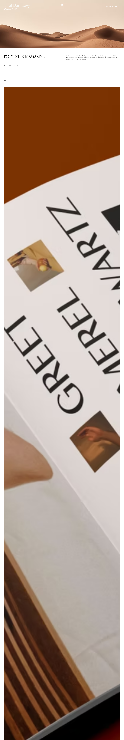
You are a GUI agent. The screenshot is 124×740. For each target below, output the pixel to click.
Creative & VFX (11, 9)
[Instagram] (62, 4)
